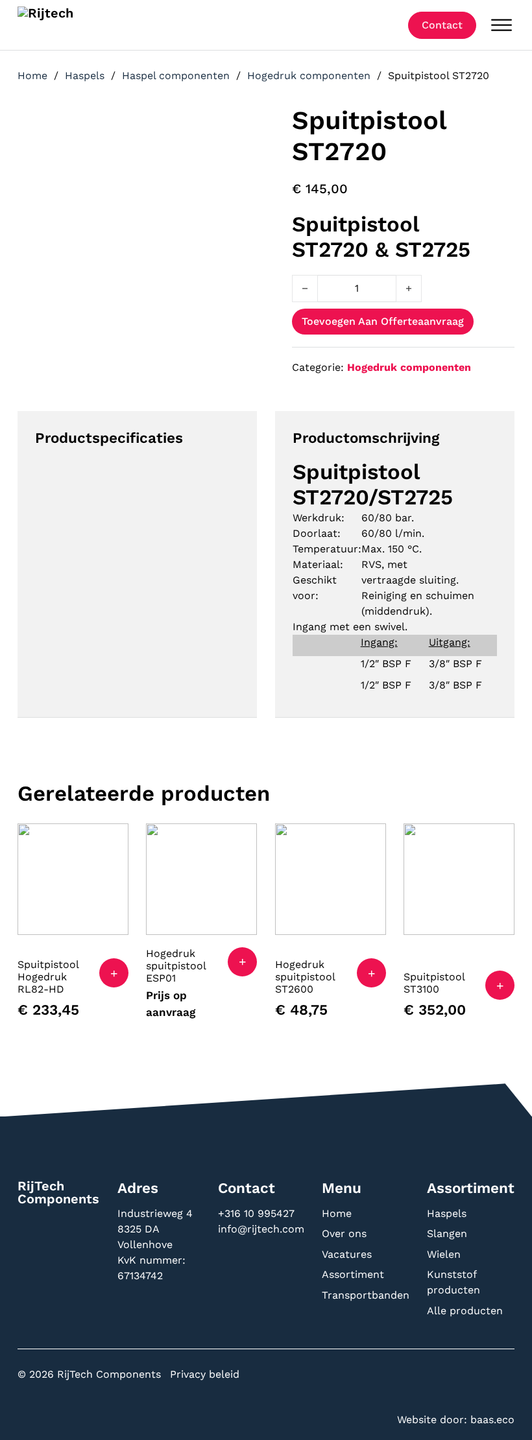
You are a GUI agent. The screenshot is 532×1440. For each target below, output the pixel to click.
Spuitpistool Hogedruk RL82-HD (48, 976)
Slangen (447, 1233)
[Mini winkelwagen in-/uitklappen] (389, 25)
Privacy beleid (204, 1374)
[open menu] (501, 25)
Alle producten (465, 1310)
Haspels (84, 75)
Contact (442, 25)
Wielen (444, 1254)
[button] (113, 972)
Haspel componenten (176, 75)
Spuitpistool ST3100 (434, 983)
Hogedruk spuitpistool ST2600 (305, 976)
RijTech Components (58, 1192)
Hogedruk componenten (308, 75)
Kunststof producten (453, 1282)
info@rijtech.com (261, 1229)
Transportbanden (365, 1295)
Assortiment (353, 1274)
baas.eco (492, 1419)
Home (32, 75)
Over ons (344, 1233)
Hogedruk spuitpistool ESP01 (176, 965)
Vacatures (347, 1254)
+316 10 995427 (258, 1213)
